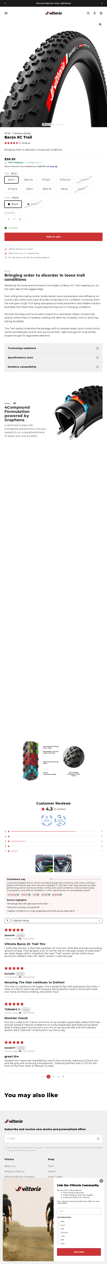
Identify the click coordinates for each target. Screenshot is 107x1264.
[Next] (102, 3)
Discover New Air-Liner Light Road (53, 3)
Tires (50, 1166)
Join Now (79, 1252)
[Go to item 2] (62, 863)
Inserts (52, 1171)
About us (9, 1166)
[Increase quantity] (20, 219)
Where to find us (14, 1171)
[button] (11, 143)
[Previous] (4, 3)
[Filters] (7, 920)
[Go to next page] (64, 1077)
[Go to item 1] (44, 863)
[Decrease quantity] (9, 219)
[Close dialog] (101, 1181)
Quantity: (9, 212)
